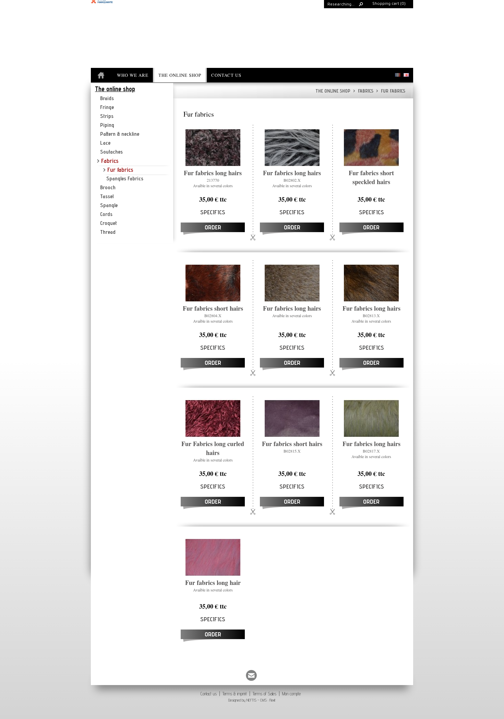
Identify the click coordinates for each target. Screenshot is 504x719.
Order (213, 227)
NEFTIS (251, 700)
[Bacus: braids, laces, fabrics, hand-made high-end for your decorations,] (101, 76)
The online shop (332, 90)
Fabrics (363, 90)
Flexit (272, 700)
